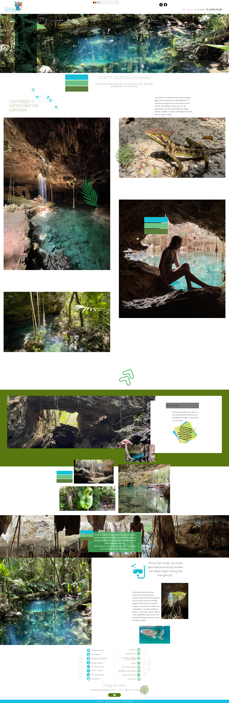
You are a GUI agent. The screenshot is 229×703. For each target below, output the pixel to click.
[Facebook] (165, 4)
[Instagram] (161, 4)
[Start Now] (114, 695)
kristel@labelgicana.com (103, 689)
